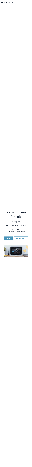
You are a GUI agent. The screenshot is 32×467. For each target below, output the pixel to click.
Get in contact (20, 238)
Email (8, 238)
